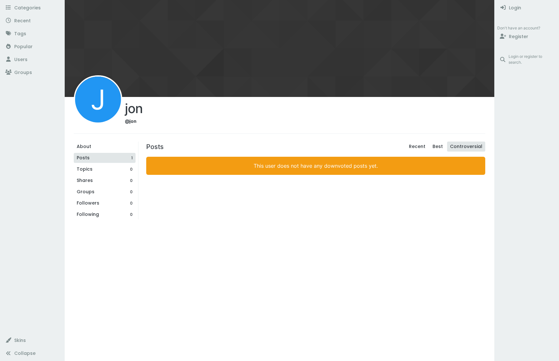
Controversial (466, 146)
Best (438, 146)
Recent (417, 146)
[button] (32, 340)
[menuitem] (526, 8)
